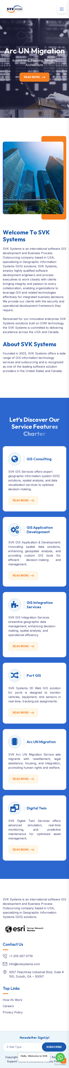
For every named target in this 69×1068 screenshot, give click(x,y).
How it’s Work (12, 1000)
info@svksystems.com (24, 964)
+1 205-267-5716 (21, 956)
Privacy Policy (13, 1012)
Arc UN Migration (41, 741)
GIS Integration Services (40, 604)
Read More (32, 77)
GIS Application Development (40, 529)
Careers (8, 1006)
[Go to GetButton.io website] (60, 1064)
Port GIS (34, 675)
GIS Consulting (39, 459)
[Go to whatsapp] (60, 1057)
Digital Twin (37, 808)
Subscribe (54, 1046)
